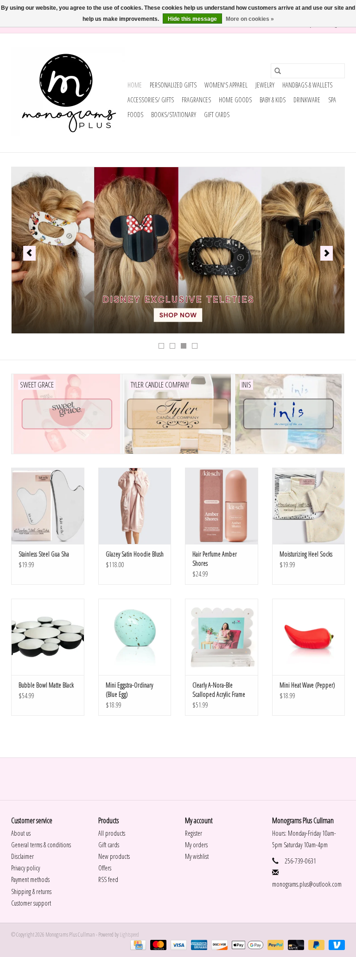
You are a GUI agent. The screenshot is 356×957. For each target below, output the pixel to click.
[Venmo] (335, 944)
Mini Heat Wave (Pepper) (307, 685)
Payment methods (30, 879)
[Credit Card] (137, 944)
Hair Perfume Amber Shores (214, 559)
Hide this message (192, 19)
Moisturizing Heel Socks (306, 554)
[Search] (278, 70)
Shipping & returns (31, 891)
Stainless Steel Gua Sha (44, 554)
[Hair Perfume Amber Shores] (221, 506)
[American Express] (198, 944)
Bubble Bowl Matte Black (46, 685)
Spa (332, 99)
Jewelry (264, 85)
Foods (135, 114)
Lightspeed (129, 934)
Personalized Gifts (173, 85)
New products (114, 856)
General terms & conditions (41, 844)
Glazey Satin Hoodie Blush (135, 554)
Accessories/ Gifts (150, 99)
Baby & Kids (273, 99)
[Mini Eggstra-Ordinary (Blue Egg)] (135, 637)
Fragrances (196, 99)
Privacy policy (25, 867)
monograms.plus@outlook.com (307, 884)
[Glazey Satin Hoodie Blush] (135, 506)
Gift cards (216, 114)
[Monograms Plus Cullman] (68, 92)
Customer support (31, 903)
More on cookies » (250, 19)
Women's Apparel (226, 85)
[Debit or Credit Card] (295, 944)
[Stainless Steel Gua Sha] (47, 506)
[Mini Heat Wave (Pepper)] (308, 637)
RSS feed (108, 879)
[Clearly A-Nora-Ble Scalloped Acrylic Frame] (221, 637)
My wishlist (197, 856)
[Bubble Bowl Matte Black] (47, 637)
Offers (104, 867)
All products (111, 833)
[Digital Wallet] (246, 944)
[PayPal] (274, 944)
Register (193, 833)
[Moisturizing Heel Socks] (308, 506)
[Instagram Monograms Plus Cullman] (186, 778)
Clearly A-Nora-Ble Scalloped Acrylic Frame (218, 690)
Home (134, 85)
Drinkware (306, 99)
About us (21, 833)
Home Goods (235, 99)
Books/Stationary (173, 114)
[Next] (326, 253)
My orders (196, 844)
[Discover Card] (218, 944)
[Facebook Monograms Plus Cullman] (170, 778)
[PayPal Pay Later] (315, 944)
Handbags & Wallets (307, 85)
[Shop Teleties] (178, 250)
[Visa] (177, 944)
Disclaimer (22, 856)
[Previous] (29, 253)
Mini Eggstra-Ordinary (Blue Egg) (129, 690)
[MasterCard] (157, 944)
